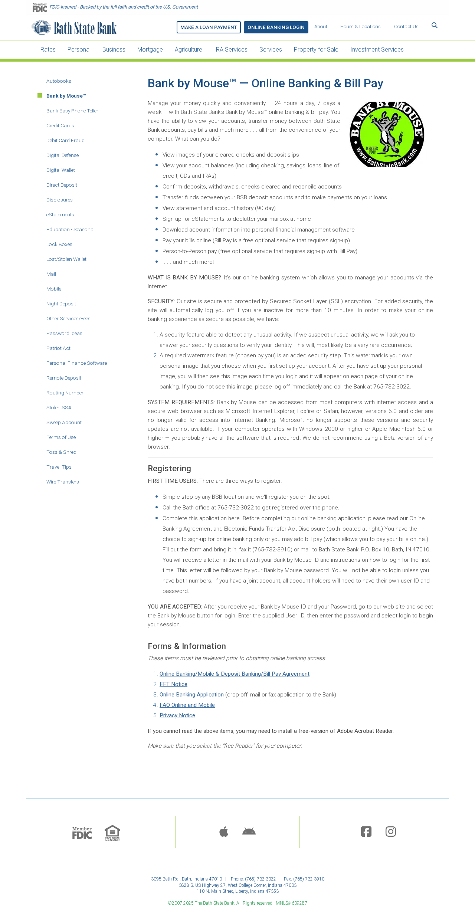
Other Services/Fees (68, 318)
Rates (48, 49)
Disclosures (59, 200)
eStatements (60, 214)
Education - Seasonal (70, 229)
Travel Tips (59, 467)
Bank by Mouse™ (66, 96)
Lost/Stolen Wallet (66, 259)
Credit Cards (60, 125)
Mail (51, 274)
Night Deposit (61, 303)
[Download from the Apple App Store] (224, 832)
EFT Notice (173, 684)
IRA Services (231, 49)
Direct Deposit (61, 185)
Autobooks (58, 81)
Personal (79, 49)
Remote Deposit (63, 378)
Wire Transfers (62, 482)
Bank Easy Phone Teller (72, 111)
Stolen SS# (58, 407)
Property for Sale (316, 49)
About (320, 26)
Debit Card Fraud (65, 140)
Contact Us (406, 26)
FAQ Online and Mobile (187, 705)
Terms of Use (61, 437)
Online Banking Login (276, 27)
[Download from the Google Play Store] (249, 832)
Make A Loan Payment (208, 27)
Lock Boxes (59, 244)
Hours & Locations (360, 26)
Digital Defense (62, 155)
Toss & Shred (61, 452)
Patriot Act (58, 348)
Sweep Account (64, 422)
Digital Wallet (60, 170)
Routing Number (64, 393)
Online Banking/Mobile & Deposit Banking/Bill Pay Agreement (234, 674)
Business (113, 49)
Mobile (53, 289)
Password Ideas (64, 333)
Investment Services (377, 49)
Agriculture (188, 49)
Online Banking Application (192, 694)
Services (270, 49)
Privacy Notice (177, 715)
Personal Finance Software (76, 363)
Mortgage (150, 49)
